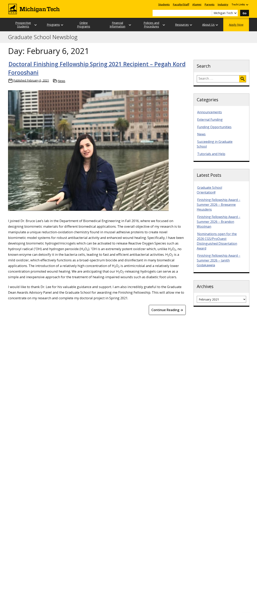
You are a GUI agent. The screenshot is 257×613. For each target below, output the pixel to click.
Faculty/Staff (181, 4)
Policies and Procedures (151, 24)
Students (164, 4)
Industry (223, 4)
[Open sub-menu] (247, 4)
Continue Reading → (167, 310)
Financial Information (117, 24)
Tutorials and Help (211, 154)
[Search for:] (218, 78)
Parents (209, 4)
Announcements (209, 112)
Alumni (196, 4)
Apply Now (236, 24)
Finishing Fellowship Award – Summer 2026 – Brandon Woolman (218, 222)
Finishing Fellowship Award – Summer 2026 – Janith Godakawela (218, 260)
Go (245, 13)
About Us (208, 24)
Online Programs (83, 24)
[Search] (242, 78)
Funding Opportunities (214, 127)
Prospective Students (23, 24)
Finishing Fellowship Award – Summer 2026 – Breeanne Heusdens (218, 205)
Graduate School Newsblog (43, 37)
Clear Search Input (208, 13)
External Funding (210, 119)
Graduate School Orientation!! (209, 190)
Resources (182, 24)
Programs (53, 24)
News (61, 81)
